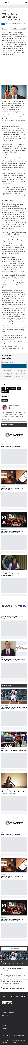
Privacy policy (5, 1015)
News (3, 23)
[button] (2, 2)
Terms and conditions (7, 1009)
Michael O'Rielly (11, 388)
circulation (5, 392)
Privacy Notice (21, 371)
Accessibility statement (7, 1022)
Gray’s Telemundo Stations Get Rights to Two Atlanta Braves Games (15, 963)
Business (4, 10)
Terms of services (19, 370)
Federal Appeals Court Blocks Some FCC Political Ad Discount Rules (14, 976)
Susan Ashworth (12, 23)
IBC (24, 6)
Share (5, 28)
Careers (4, 1025)
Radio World (20, 349)
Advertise (4, 1032)
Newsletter (23, 28)
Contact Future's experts (8, 1012)
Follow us (16, 28)
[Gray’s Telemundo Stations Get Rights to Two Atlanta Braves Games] (14, 958)
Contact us (4, 1028)
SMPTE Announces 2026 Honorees (14, 988)
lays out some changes (13, 113)
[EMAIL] (10, 408)
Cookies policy (5, 1018)
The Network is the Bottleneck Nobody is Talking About (12, 982)
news (19, 388)
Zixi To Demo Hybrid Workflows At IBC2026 (14, 969)
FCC (3, 388)
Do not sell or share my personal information (13, 1035)
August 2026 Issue (14, 6)
